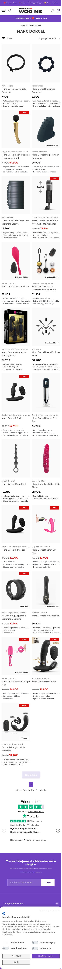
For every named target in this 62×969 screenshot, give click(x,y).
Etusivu (24, 26)
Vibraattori (37, 349)
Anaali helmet (8, 481)
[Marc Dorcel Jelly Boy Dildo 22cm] (46, 458)
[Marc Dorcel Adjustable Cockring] (16, 63)
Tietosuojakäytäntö (49, 910)
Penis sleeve (8, 217)
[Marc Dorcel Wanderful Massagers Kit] (16, 326)
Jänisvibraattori (39, 612)
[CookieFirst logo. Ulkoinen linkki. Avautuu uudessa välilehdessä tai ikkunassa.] (3, 913)
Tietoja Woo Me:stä (13, 903)
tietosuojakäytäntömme (27, 872)
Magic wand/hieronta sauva (15, 152)
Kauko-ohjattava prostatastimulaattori (20, 415)
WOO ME (30, 11)
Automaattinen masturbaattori (46, 217)
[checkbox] (5, 942)
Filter (9, 38)
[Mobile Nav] (3, 10)
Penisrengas (7, 86)
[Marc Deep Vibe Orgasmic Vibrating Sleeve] (16, 195)
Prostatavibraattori (41, 678)
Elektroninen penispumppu (45, 415)
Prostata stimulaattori (12, 744)
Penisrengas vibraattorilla (14, 612)
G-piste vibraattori (41, 547)
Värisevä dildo (38, 481)
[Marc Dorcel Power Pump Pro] (46, 392)
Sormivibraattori (40, 152)
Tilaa (48, 882)
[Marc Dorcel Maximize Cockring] (46, 63)
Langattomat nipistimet (43, 283)
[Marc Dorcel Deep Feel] (16, 458)
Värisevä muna (9, 283)
